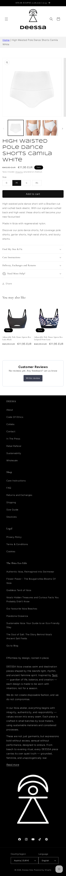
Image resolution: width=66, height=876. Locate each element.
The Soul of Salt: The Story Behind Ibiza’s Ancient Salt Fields (29, 636)
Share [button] (9, 283)
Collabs (10, 424)
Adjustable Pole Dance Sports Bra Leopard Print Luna (48, 338)
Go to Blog (12, 645)
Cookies (10, 551)
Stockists (11, 517)
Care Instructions (16, 480)
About (9, 410)
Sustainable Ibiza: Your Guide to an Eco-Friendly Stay (33, 625)
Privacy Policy (13, 537)
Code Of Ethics (14, 417)
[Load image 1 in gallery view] (16, 128)
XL (39, 183)
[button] (6, 19)
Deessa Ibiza (27, 870)
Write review (33, 378)
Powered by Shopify (43, 870)
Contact (10, 431)
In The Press (13, 438)
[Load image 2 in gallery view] (33, 128)
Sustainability (13, 453)
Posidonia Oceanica (17, 616)
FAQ (8, 488)
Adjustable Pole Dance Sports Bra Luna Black (16, 338)
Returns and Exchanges (19, 495)
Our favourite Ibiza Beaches (21, 608)
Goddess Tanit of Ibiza (18, 590)
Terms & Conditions (17, 544)
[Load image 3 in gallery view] (50, 128)
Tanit (55, 675)
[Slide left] (3, 128)
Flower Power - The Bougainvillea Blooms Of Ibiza (31, 581)
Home (6, 40)
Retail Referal (13, 446)
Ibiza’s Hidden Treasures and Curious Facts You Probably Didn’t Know (32, 599)
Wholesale (12, 460)
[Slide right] (62, 128)
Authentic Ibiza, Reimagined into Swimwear (30, 571)
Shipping (19, 172)
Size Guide (12, 509)
